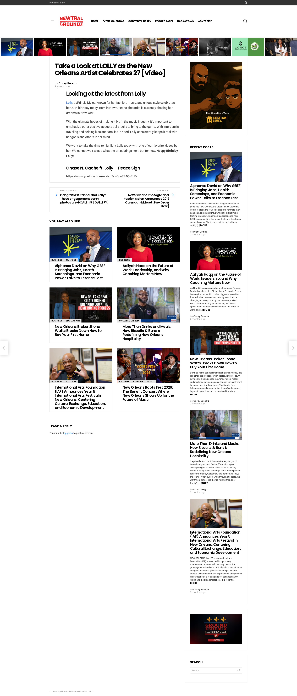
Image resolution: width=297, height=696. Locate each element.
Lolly (69, 102)
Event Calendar (113, 21)
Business (57, 260)
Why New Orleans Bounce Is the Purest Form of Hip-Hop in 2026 (215, 51)
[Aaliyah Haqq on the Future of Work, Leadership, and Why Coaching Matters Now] (148, 244)
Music (150, 381)
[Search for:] (216, 670)
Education (73, 320)
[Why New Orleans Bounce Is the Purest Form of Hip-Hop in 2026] (215, 47)
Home (94, 21)
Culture (71, 260)
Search (238, 671)
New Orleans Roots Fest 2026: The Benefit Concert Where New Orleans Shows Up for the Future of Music (182, 49)
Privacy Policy (57, 2)
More (203, 225)
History (138, 381)
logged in (68, 433)
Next (295, 47)
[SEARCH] (245, 21)
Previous (1, 47)
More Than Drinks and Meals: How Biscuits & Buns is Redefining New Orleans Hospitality (113, 50)
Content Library (139, 21)
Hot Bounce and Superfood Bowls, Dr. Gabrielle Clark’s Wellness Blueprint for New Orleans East (248, 49)
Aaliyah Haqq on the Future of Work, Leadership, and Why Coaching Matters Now (49, 50)
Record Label (164, 21)
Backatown (185, 21)
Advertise (205, 21)
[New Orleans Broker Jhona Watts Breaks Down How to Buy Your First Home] (81, 305)
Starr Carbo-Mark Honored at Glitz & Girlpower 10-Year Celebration (277, 50)
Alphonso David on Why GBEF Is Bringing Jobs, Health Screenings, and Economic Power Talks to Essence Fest (17, 49)
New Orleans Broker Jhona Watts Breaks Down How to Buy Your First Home (81, 50)
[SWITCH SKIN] (246, 2)
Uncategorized (129, 320)
